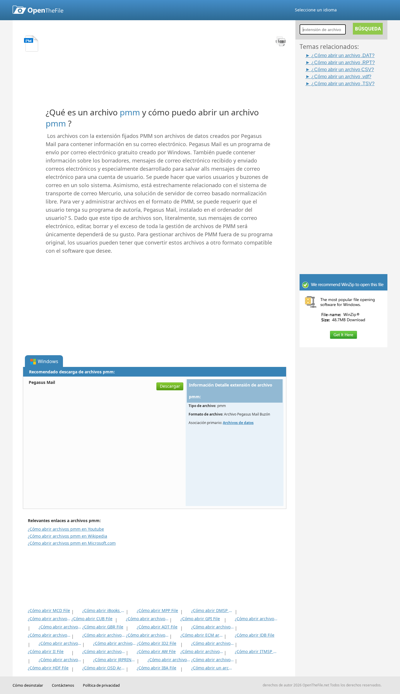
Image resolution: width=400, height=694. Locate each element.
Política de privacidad (101, 685)
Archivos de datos (238, 422)
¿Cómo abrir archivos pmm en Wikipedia (67, 536)
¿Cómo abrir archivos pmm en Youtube (66, 529)
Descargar (170, 386)
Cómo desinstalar (28, 685)
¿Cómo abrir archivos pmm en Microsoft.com (72, 543)
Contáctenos (63, 685)
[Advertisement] (346, 175)
